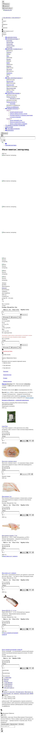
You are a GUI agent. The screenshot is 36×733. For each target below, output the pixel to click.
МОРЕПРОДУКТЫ (12, 37)
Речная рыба (10, 44)
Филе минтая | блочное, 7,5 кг (9, 535)
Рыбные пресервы (11, 96)
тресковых (23, 396)
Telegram (6, 681)
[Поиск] (4, 140)
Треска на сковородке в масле (17, 122)
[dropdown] (3, 2)
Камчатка (4, 288)
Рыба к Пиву (10, 91)
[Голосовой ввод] (2, 729)
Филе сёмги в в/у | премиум (9, 573)
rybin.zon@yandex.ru (9, 687)
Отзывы (5, 378)
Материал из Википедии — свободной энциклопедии (15, 400)
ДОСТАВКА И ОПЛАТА (13, 128)
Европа (8, 118)
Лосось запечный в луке (16, 120)
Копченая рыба (10, 84)
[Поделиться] (19, 317)
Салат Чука (5, 426)
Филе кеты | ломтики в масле (9, 461)
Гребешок (9, 52)
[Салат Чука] (18, 417)
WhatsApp (6, 679)
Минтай (4, 384)
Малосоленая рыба (11, 88)
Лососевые (12, 103)
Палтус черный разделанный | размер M (12, 649)
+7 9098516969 (7, 677)
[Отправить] (2, 731)
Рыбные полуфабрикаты (13, 107)
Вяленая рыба (10, 81)
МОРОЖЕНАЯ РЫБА (13, 39)
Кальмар (9, 59)
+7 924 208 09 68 (6, 17)
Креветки (9, 66)
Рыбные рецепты (7, 381)
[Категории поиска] (2, 135)
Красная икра (13, 724)
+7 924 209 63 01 (8, 686)
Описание (5, 371)
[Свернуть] (5, 715)
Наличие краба (5, 724)
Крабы (8, 62)
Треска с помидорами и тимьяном (18, 123)
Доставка (21, 724)
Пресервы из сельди (15, 98)
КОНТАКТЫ (10, 130)
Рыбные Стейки (10, 45)
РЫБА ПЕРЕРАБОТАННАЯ (14, 78)
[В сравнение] (33, 441)
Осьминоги (9, 73)
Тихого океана (29, 397)
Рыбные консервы (11, 102)
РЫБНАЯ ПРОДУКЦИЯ (13, 93)
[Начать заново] (2, 715)
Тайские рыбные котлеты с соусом (18, 113)
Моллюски (9, 69)
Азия (8, 110)
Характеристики (7, 374)
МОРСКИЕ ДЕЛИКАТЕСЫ (14, 49)
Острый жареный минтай (16, 112)
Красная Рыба (10, 42)
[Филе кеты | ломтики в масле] (18, 452)
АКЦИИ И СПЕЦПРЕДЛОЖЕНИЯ (16, 125)
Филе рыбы (9, 47)
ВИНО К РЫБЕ (9, 127)
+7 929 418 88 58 (15, 17)
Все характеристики (7, 332)
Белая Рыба (9, 40)
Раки (8, 76)
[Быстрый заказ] (27, 441)
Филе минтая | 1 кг (6, 496)
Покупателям (5, 670)
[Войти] (18, 19)
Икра (8, 55)
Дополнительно (6, 673)
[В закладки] (30, 441)
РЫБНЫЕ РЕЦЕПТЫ (12, 108)
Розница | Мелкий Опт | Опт (9, 307)
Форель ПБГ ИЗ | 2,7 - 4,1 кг (9, 610)
